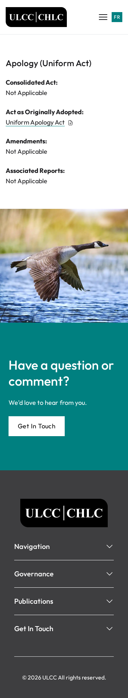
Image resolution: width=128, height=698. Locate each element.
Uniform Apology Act (35, 122)
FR (117, 17)
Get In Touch (36, 426)
